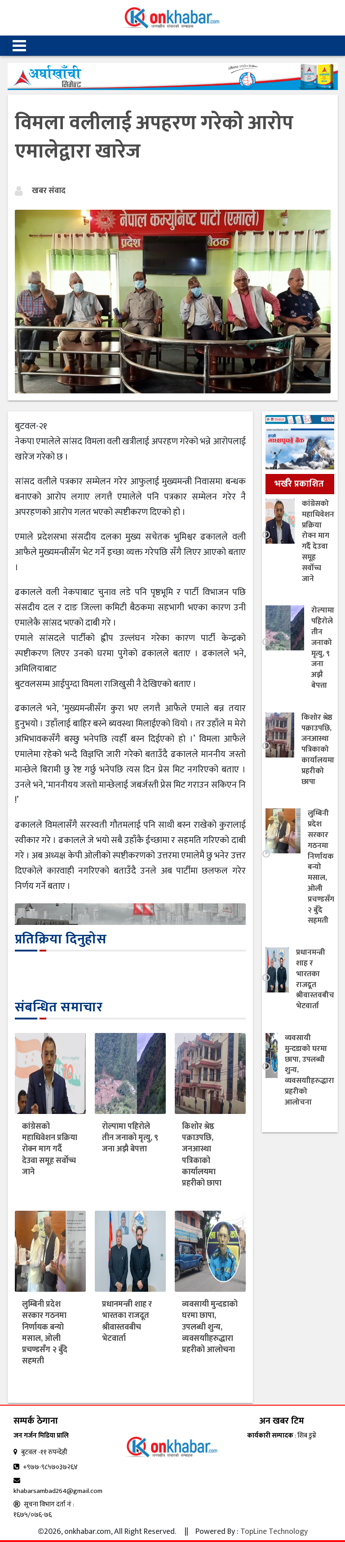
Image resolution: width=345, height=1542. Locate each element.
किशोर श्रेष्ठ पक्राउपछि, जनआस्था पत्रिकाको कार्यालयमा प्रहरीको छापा (201, 1155)
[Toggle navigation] (19, 46)
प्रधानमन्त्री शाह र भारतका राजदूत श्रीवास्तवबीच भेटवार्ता (127, 1321)
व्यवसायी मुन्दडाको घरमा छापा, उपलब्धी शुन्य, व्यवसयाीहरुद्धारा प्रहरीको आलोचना (210, 1327)
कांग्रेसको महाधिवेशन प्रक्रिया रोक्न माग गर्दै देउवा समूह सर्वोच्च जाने (49, 1149)
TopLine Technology (274, 1531)
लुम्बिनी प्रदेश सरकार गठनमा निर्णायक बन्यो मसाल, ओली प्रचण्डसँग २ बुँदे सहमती (44, 1333)
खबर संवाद (49, 191)
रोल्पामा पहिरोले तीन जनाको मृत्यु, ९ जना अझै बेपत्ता (130, 1138)
